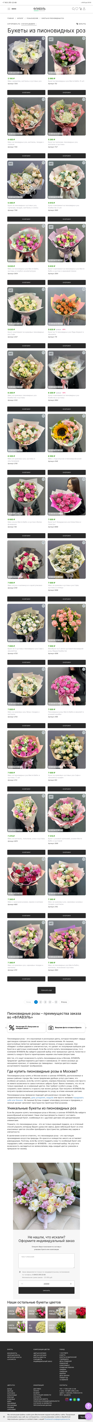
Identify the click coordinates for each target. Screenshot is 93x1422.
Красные (10, 1397)
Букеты (10, 1349)
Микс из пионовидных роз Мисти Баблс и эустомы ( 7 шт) (24, 776)
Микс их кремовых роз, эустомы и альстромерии (21, 460)
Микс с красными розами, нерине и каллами (25, 902)
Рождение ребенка (67, 1367)
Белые (9, 1389)
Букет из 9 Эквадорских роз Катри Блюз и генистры (64, 523)
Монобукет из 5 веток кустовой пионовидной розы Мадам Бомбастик (65, 650)
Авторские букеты (14, 1357)
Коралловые (12, 1395)
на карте (67, 1395)
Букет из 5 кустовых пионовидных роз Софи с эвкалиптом (26, 650)
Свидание (63, 1371)
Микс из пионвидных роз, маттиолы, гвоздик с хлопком (26, 143)
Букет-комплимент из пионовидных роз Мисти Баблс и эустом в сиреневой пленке (66, 270)
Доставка (37, 1389)
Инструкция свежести (42, 1395)
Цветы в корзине (39, 1355)
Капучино (11, 1393)
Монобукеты (12, 1353)
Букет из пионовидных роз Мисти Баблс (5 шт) (66, 81)
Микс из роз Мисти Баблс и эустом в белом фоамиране (25, 523)
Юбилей (63, 1373)
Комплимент (65, 1365)
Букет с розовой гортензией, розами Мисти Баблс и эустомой (65, 840)
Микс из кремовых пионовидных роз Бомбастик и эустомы (22, 396)
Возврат (36, 1393)
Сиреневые (11, 1409)
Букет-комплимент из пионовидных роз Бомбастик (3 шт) (63, 206)
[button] (30, 70)
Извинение (64, 1363)
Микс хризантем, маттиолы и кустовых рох (25, 81)
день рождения (38, 1097)
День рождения (66, 1361)
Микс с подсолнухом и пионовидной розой (64, 459)
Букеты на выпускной (68, 1357)
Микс (9, 1401)
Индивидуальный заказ (42, 1361)
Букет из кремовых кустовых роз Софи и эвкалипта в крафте (64, 776)
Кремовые (11, 1399)
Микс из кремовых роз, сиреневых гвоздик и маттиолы (25, 966)
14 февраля (64, 1380)
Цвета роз (11, 1385)
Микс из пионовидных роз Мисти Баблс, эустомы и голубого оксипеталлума (23, 270)
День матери (64, 1375)
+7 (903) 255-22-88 (69, 1389)
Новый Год (64, 1377)
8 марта (62, 1355)
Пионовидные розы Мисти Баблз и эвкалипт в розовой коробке (66, 713)
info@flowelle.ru (72, 1391)
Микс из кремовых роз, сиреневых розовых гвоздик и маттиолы (65, 903)
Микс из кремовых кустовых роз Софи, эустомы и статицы (63, 586)
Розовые (10, 1407)
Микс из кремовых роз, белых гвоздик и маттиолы (23, 713)
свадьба (49, 1097)
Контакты (37, 1397)
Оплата (36, 1391)
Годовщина (64, 1359)
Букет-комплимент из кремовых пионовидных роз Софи (26, 333)
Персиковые (12, 1405)
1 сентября (64, 1353)
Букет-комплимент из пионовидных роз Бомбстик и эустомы (63, 396)
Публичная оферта (40, 1399)
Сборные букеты (13, 1355)
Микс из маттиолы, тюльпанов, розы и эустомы (26, 839)
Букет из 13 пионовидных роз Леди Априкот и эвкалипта (66, 333)
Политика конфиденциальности (46, 1401)
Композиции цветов (41, 1349)
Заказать (46, 1290)
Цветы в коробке (39, 1353)
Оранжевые (11, 1403)
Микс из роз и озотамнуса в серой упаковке (25, 585)
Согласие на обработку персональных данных (42, 1404)
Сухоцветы (37, 1359)
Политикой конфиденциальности (57, 1419)
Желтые (10, 1391)
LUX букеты (11, 1359)
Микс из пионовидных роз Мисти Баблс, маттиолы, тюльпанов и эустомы (63, 966)
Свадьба (63, 1369)
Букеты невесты (39, 1357)
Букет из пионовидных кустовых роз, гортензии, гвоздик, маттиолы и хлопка (23, 206)
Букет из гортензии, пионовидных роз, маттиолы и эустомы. (63, 143)
